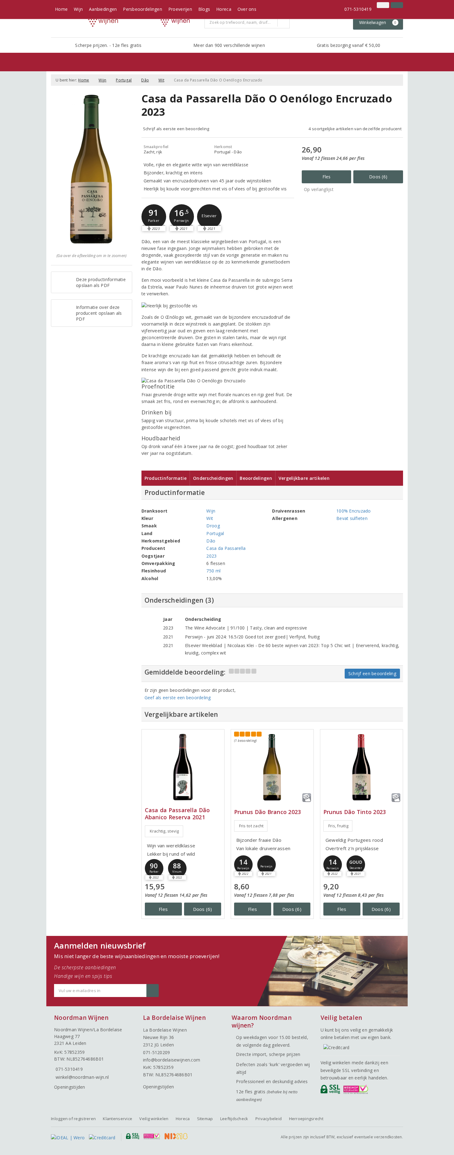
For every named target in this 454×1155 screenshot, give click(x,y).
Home (61, 9)
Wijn (78, 9)
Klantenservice (117, 1118)
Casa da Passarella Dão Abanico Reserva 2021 (177, 814)
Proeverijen (180, 9)
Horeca (223, 9)
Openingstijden (69, 1087)
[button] (153, 216)
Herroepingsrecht (306, 1118)
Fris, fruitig (338, 826)
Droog (213, 526)
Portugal (124, 80)
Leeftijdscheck (234, 1118)
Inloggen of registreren (73, 1118)
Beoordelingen (256, 478)
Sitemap (205, 1118)
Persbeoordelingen (142, 9)
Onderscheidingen (213, 478)
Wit (161, 80)
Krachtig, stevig (164, 831)
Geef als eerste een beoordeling (178, 697)
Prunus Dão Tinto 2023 (354, 812)
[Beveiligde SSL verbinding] (356, 1091)
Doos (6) (378, 177)
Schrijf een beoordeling (372, 673)
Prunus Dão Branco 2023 (267, 812)
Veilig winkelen (153, 1118)
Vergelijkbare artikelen (304, 478)
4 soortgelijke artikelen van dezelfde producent (355, 128)
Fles (326, 177)
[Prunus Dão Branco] (272, 767)
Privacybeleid (268, 1118)
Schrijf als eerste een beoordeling (176, 128)
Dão (145, 80)
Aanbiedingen (103, 9)
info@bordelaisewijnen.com (171, 1060)
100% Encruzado (353, 511)
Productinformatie (166, 478)
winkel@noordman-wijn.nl (82, 1077)
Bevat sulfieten (352, 518)
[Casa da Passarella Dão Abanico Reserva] (183, 767)
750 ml (213, 571)
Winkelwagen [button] (378, 22)
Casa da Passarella (226, 548)
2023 (211, 556)
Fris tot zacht (251, 826)
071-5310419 (358, 9)
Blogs (204, 9)
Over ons (247, 9)
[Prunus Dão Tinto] (361, 767)
